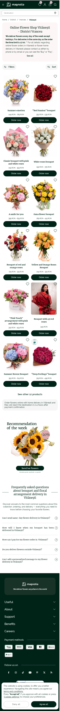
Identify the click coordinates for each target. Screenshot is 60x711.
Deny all (16, 704)
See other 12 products (30, 394)
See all (30, 56)
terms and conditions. (13, 691)
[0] (39, 4)
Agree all (43, 704)
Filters (11, 67)
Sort (54, 67)
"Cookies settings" (12, 697)
